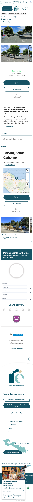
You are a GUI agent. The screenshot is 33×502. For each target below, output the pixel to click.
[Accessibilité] (23, 2)
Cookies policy (28, 475)
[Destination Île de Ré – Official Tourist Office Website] (16, 9)
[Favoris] (27, 2)
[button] (31, 2)
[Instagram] (16, 412)
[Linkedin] (20, 412)
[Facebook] (12, 412)
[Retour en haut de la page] (29, 359)
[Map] (20, 2)
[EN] (31, 2)
